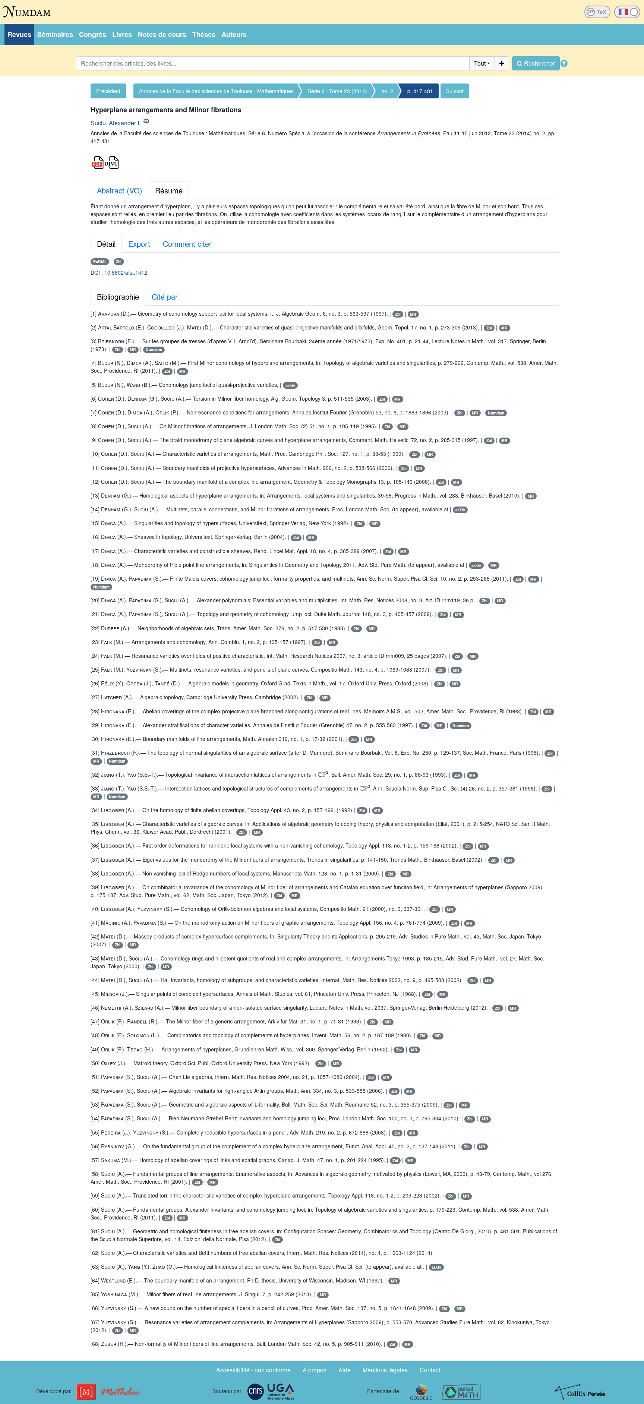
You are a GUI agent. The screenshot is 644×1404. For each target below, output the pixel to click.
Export (139, 243)
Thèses (203, 34)
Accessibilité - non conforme (253, 1370)
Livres (122, 34)
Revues (19, 34)
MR (413, 314)
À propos (314, 1370)
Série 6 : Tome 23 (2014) (337, 91)
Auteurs (234, 34)
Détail (106, 243)
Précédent (108, 91)
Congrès (92, 34)
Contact (430, 1370)
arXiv (290, 385)
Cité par (165, 296)
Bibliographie (118, 296)
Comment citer (187, 243)
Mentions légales (385, 1370)
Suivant (455, 91)
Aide (344, 1370)
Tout (480, 63)
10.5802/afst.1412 (125, 272)
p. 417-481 (420, 91)
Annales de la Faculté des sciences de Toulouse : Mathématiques (216, 91)
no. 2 (387, 91)
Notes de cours (162, 34)
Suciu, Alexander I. (116, 123)
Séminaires (55, 34)
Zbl (118, 261)
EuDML (100, 261)
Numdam (154, 349)
